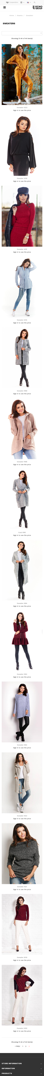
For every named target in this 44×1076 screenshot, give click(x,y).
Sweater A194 (22, 603)
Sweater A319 (22, 178)
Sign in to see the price (22, 110)
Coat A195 (22, 532)
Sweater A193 (22, 674)
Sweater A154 (22, 745)
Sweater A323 (22, 107)
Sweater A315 (22, 249)
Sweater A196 (22, 462)
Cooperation (13, 2)
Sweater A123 (22, 816)
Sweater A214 (22, 320)
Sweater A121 (22, 887)
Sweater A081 (22, 1028)
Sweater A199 (22, 391)
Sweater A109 (22, 957)
